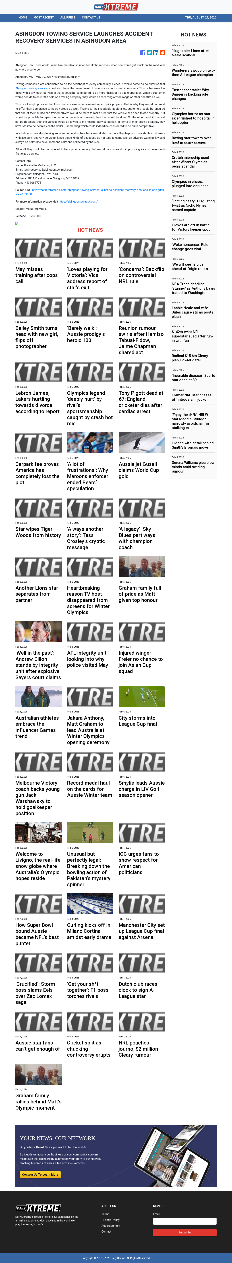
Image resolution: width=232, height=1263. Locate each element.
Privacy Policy (111, 1220)
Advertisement (111, 1225)
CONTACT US (91, 17)
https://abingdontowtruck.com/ (78, 201)
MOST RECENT (44, 17)
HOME (23, 17)
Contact (106, 1231)
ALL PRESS (67, 17)
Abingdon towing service (31, 88)
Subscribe (185, 1232)
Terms (105, 1214)
